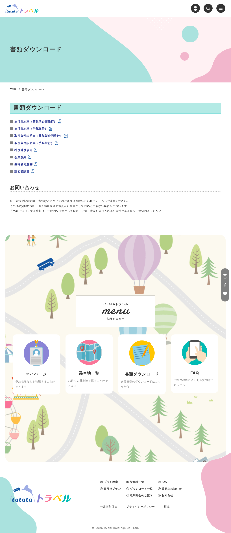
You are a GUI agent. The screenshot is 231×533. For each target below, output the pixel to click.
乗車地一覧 (137, 482)
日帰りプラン (112, 488)
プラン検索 (111, 482)
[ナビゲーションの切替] (221, 8)
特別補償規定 (23, 150)
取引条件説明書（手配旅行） (34, 143)
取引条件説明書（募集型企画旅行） (38, 135)
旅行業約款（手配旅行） (31, 128)
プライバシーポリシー (140, 506)
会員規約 (20, 157)
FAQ (164, 482)
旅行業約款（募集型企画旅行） (35, 121)
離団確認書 (22, 171)
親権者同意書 (23, 164)
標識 (167, 506)
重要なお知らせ (172, 488)
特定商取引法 (108, 506)
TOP (13, 89)
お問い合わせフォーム (89, 201)
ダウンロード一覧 (141, 488)
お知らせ (167, 495)
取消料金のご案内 (141, 495)
